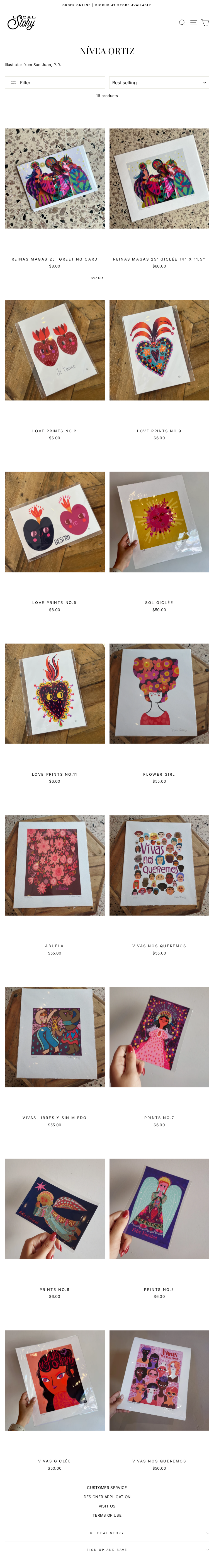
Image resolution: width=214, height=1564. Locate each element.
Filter (24, 82)
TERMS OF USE (107, 1515)
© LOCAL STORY (107, 1533)
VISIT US (107, 1506)
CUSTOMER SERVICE (107, 1487)
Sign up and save (107, 1549)
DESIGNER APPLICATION (107, 1497)
